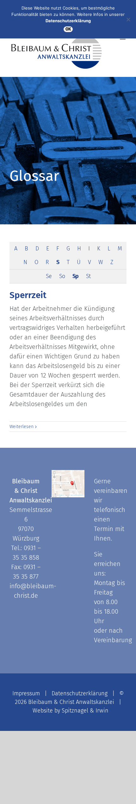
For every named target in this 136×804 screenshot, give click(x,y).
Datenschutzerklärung (80, 693)
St (88, 276)
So (62, 276)
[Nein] (128, 19)
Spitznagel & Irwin (85, 710)
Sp (75, 276)
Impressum (26, 693)
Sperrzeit (27, 295)
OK (68, 29)
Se (49, 276)
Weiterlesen (21, 426)
